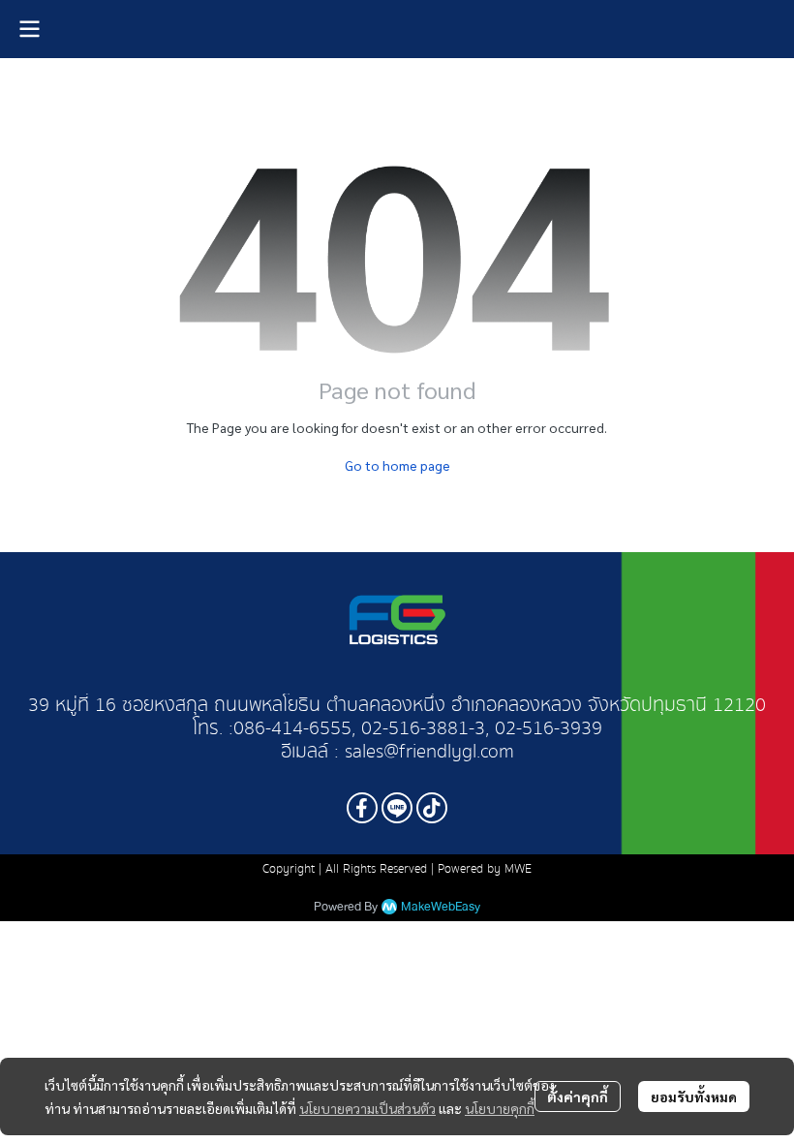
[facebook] (362, 807)
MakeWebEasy (440, 907)
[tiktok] (431, 807)
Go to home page (397, 465)
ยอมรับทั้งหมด (694, 1096)
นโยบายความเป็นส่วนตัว (367, 1108)
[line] (397, 807)
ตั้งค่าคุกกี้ (577, 1096)
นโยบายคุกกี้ (499, 1108)
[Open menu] (29, 29)
